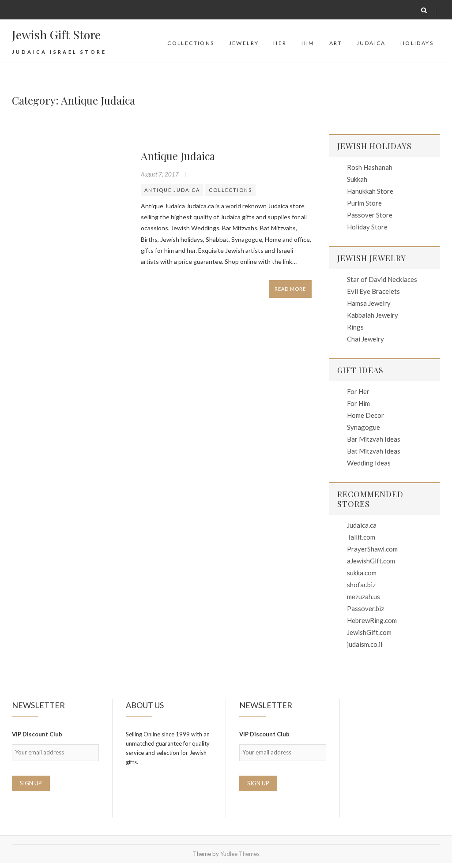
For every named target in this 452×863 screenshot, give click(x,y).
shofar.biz (361, 585)
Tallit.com (361, 537)
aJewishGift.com (371, 561)
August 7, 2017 (160, 174)
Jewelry (244, 43)
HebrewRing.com (372, 620)
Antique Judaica (178, 156)
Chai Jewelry (365, 339)
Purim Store (364, 203)
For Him (358, 403)
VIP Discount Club (37, 734)
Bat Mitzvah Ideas (373, 451)
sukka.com (362, 573)
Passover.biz (365, 608)
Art (335, 43)
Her (279, 43)
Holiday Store (367, 227)
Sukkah (357, 179)
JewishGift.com (369, 632)
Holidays (416, 43)
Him (308, 43)
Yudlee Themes (240, 853)
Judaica (371, 43)
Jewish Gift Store (56, 34)
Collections (190, 43)
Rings (355, 327)
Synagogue (363, 427)
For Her (358, 391)
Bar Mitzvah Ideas (373, 439)
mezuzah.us (363, 596)
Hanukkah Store (370, 191)
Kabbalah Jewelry (372, 315)
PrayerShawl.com (372, 549)
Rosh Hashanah (369, 167)
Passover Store (369, 215)
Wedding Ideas (369, 463)
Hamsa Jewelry (369, 303)
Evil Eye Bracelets (373, 291)
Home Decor (365, 415)
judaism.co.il (364, 644)
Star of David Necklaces (382, 279)
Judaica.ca (362, 525)
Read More (290, 289)
